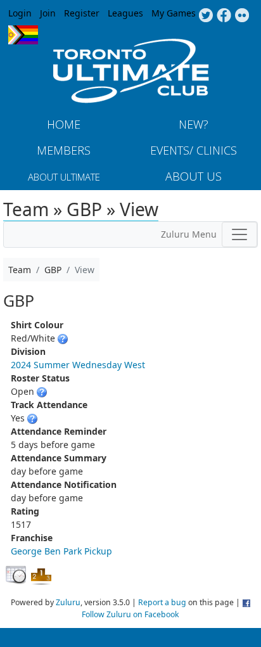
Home (63, 124)
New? (193, 124)
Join (48, 13)
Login (20, 13)
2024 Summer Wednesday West (78, 365)
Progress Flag (23, 34)
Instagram (242, 15)
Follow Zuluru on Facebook (130, 614)
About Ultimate (64, 176)
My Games (173, 13)
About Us (193, 176)
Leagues (125, 13)
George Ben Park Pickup (61, 551)
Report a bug (162, 602)
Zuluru (68, 602)
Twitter (205, 15)
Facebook (223, 15)
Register (81, 13)
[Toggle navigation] (239, 234)
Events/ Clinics (193, 150)
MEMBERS (64, 150)
